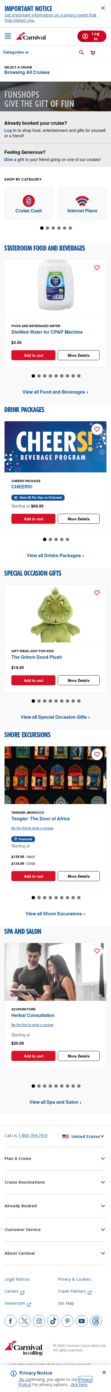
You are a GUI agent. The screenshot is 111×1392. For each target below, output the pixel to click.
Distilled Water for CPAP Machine (47, 332)
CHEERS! (21, 486)
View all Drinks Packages (54, 555)
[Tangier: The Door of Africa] (55, 775)
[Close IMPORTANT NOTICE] (103, 8)
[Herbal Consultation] (55, 972)
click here (78, 1384)
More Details (79, 355)
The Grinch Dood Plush (36, 657)
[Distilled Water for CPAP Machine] (55, 289)
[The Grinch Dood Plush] (55, 614)
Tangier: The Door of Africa (40, 818)
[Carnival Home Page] (31, 36)
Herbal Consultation (33, 1015)
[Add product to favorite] (97, 268)
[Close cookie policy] (104, 1372)
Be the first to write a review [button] (32, 827)
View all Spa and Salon (53, 1102)
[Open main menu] (8, 36)
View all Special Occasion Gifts (54, 717)
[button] (81, 52)
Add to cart (33, 355)
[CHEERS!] (55, 447)
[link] (28, 203)
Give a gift (14, 159)
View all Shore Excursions (54, 913)
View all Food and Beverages (53, 391)
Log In (10, 130)
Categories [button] (10, 52)
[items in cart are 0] (93, 52)
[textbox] (55, 342)
